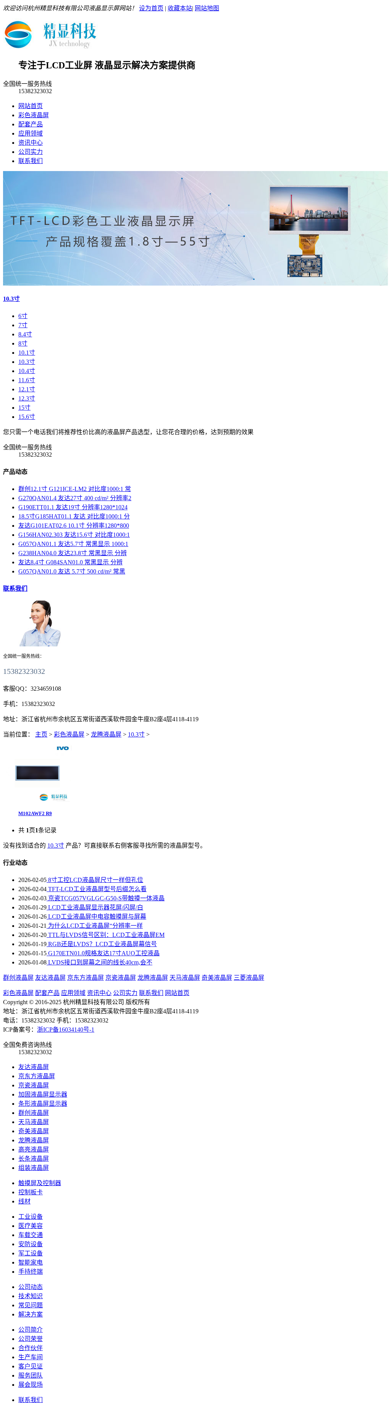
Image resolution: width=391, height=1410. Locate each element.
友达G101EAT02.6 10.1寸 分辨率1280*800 (73, 525)
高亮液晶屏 (33, 1149)
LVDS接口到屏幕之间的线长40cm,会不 (99, 962)
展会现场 (30, 1384)
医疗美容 (30, 1226)
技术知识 (30, 1296)
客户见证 (30, 1366)
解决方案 (30, 1314)
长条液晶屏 (33, 1158)
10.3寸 (11, 299)
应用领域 (30, 133)
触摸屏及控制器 (39, 1183)
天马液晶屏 (185, 977)
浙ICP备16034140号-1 (65, 1029)
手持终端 (30, 1271)
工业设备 (30, 1216)
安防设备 (30, 1244)
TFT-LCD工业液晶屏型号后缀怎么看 (97, 889)
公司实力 (30, 152)
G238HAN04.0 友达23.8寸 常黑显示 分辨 (72, 553)
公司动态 (30, 1287)
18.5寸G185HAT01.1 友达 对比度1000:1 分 (74, 516)
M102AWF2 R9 (35, 813)
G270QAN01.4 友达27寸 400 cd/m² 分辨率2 (74, 498)
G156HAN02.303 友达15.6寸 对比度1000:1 (74, 534)
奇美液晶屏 (217, 977)
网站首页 (30, 106)
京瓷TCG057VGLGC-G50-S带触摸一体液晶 (106, 898)
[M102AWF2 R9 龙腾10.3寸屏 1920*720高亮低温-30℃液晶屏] (37, 799)
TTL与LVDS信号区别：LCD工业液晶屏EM (106, 935)
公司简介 (30, 1329)
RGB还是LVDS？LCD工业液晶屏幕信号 (102, 944)
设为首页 (151, 8)
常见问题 (30, 1305)
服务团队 (30, 1375)
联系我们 (30, 161)
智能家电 (30, 1262)
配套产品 (30, 124)
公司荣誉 (30, 1339)
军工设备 (30, 1253)
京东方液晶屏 (85, 977)
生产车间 (30, 1357)
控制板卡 (30, 1192)
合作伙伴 (30, 1348)
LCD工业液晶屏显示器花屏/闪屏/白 (95, 907)
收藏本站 (180, 8)
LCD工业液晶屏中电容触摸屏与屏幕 (96, 916)
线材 (24, 1201)
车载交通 (30, 1235)
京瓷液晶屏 (120, 977)
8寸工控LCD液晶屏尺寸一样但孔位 (95, 880)
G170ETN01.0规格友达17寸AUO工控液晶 (103, 953)
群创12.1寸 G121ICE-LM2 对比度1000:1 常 (74, 489)
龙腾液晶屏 (106, 734)
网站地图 (207, 8)
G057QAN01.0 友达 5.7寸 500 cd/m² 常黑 (71, 571)
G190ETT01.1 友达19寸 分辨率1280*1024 (73, 507)
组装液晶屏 (33, 1168)
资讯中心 (30, 142)
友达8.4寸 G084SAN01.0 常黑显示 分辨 (70, 562)
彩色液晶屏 (33, 115)
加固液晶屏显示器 (42, 1094)
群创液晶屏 (18, 977)
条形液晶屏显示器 (42, 1103)
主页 (41, 734)
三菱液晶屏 (249, 977)
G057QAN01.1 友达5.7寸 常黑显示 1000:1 (73, 544)
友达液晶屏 (50, 977)
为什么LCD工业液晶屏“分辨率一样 (95, 925)
